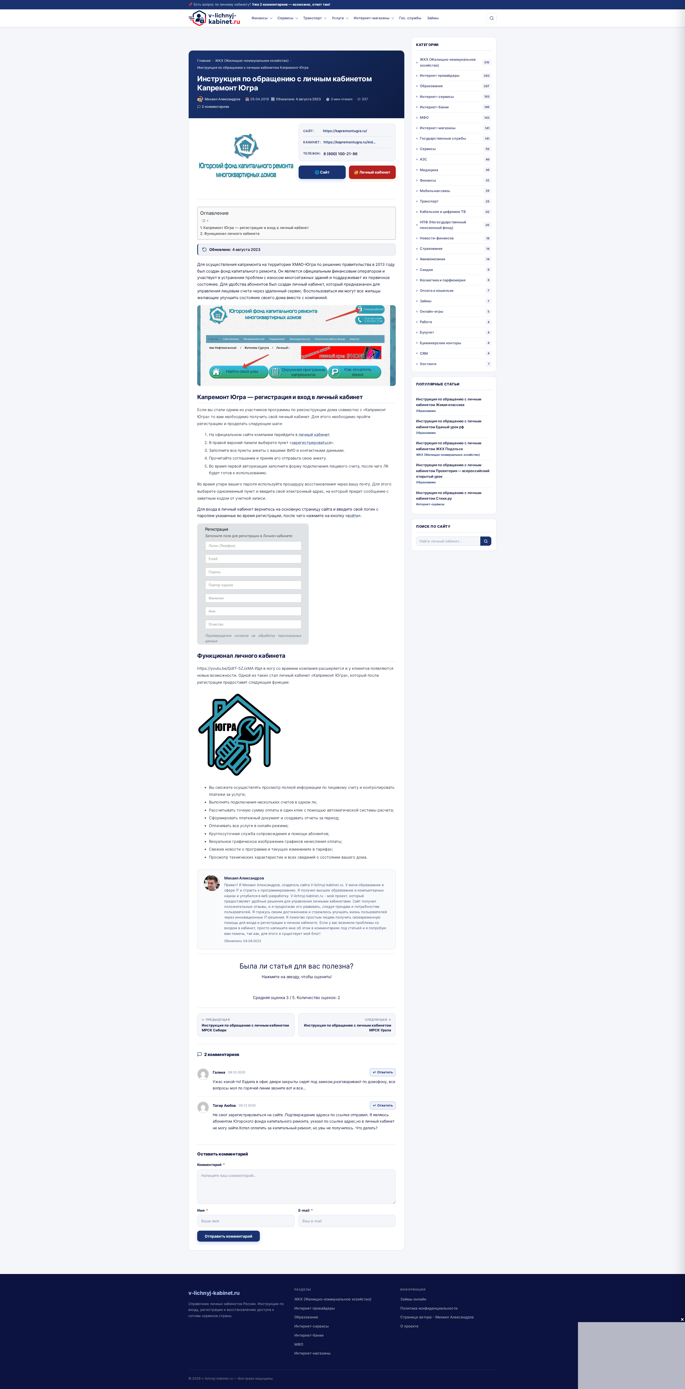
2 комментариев (215, 107)
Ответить (385, 1072)
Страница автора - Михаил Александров (437, 1317)
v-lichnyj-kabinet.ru (217, 1378)
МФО (424, 117)
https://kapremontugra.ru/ (345, 131)
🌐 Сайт (322, 172)
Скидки (426, 269)
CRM (424, 353)
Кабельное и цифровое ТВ (443, 211)
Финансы (260, 18)
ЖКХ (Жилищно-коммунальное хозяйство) (252, 61)
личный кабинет (314, 434)
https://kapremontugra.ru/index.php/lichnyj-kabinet (350, 142)
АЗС (423, 159)
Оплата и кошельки (437, 290)
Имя (202, 1210)
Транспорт (312, 18)
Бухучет (427, 332)
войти (353, 515)
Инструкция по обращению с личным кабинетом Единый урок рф (448, 424)
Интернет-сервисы (437, 96)
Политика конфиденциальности (429, 1308)
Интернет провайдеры (439, 75)
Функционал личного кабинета (232, 233)
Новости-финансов (437, 238)
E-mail (305, 1210)
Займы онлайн (413, 1299)
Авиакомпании (432, 259)
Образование (431, 86)
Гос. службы (410, 18)
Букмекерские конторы (440, 343)
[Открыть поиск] (491, 18)
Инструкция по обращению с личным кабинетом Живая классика (448, 402)
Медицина (429, 170)
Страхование (431, 248)
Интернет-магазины (371, 18)
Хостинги (428, 364)
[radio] (278, 987)
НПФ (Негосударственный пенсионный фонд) (443, 225)
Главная (204, 61)
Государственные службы (443, 138)
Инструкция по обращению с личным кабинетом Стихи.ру (448, 495)
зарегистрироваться (311, 442)
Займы (433, 18)
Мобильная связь (435, 191)
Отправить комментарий (228, 1236)
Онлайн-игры (431, 311)
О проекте (409, 1326)
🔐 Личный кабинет (372, 172)
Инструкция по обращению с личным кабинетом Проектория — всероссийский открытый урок (452, 471)
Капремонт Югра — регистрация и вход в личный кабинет (256, 227)
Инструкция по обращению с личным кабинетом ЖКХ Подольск (448, 446)
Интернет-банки (434, 107)
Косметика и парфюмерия (442, 280)
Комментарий (211, 1164)
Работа (426, 322)
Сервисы (285, 18)
